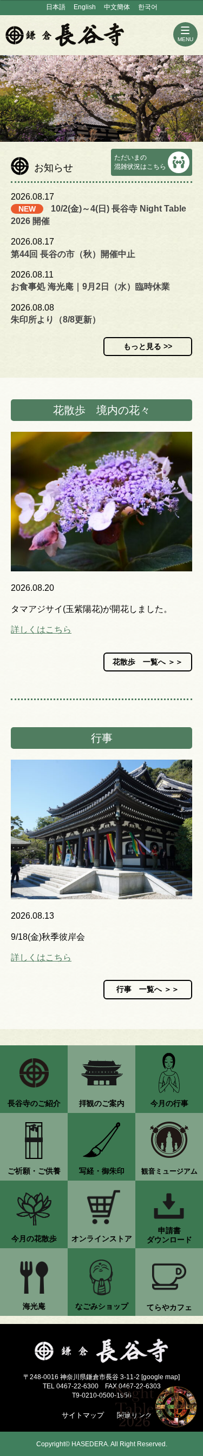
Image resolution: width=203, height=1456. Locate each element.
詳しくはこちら (41, 629)
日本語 (56, 7)
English (85, 7)
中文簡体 (117, 7)
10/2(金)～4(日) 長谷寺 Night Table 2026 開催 (98, 214)
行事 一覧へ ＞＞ (147, 989)
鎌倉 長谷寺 (65, 35)
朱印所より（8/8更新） (56, 319)
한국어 (148, 7)
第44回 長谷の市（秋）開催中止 (73, 254)
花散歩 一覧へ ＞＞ (148, 661)
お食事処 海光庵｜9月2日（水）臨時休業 (90, 286)
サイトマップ (83, 1415)
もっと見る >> (147, 346)
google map (160, 1377)
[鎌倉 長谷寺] (101, 1351)
